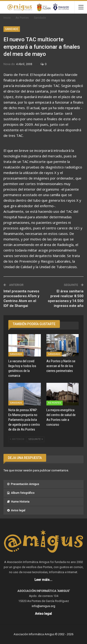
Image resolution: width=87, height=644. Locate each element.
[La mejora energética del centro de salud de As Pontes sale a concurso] (62, 394)
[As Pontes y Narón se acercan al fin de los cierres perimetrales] (62, 345)
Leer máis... (43, 579)
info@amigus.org (43, 606)
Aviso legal (18, 510)
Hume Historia (20, 501)
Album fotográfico (23, 492)
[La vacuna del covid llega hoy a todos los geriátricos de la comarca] (24, 345)
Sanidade (11, 29)
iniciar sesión (23, 470)
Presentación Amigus (25, 484)
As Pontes (54, 402)
